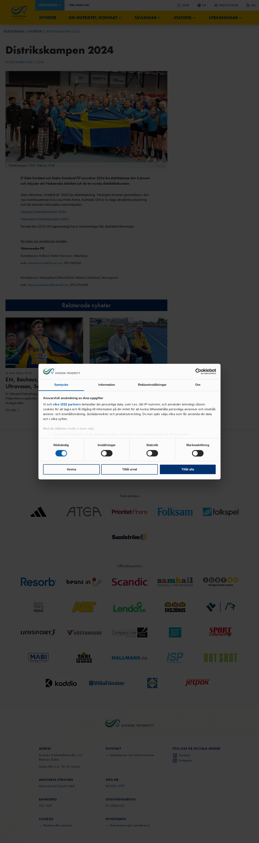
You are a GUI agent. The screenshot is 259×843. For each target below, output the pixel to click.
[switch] (107, 453)
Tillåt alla (188, 469)
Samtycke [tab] (61, 385)
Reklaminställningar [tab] (152, 385)
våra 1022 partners (67, 404)
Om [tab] (197, 385)
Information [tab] (106, 385)
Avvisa (71, 469)
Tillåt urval (129, 469)
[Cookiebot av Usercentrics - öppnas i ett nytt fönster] (198, 371)
